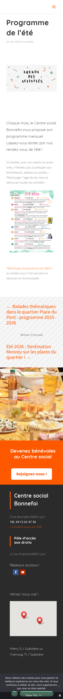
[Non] (58, 686)
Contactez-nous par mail (26, 527)
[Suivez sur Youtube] (23, 572)
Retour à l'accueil (31, 335)
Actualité (28, 41)
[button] (40, 620)
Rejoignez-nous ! (31, 474)
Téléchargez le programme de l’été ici (29, 268)
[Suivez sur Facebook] (16, 572)
